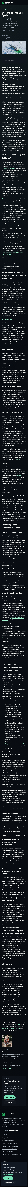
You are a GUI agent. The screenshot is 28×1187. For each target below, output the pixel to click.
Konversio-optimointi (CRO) (10, 1143)
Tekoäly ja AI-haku (7, 1151)
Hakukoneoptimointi (8, 1140)
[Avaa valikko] (24, 2)
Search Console (20, 744)
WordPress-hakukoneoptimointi (11, 1028)
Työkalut (4, 9)
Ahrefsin (19, 475)
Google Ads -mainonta (8, 1138)
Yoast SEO (17, 1024)
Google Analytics (10, 744)
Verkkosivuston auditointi (9, 199)
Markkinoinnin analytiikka (9, 1149)
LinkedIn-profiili (7, 1068)
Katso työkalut (9, 1102)
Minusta (4, 1161)
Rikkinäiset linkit (7, 319)
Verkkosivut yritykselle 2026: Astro (12, 1154)
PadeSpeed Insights (12, 746)
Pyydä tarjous (9, 1097)
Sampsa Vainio (11, 30)
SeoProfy (18, 459)
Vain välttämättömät (9, 1182)
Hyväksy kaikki (8, 1178)
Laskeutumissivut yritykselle (10, 1146)
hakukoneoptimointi (9, 168)
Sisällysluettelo (8, 60)
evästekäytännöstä (8, 1174)
